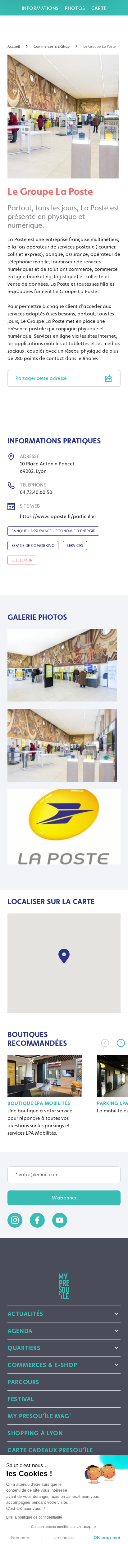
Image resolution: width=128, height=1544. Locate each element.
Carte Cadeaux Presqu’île (50, 1450)
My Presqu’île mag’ (39, 1416)
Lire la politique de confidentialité (34, 1517)
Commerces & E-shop (42, 1365)
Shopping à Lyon (35, 1433)
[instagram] (14, 1220)
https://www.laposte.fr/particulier (58, 516)
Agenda (20, 1331)
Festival (20, 1399)
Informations (40, 8)
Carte (99, 8)
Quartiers (24, 1348)
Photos (75, 8)
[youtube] (59, 1220)
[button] (121, 1043)
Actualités (25, 1313)
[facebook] (37, 1220)
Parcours (23, 1382)
